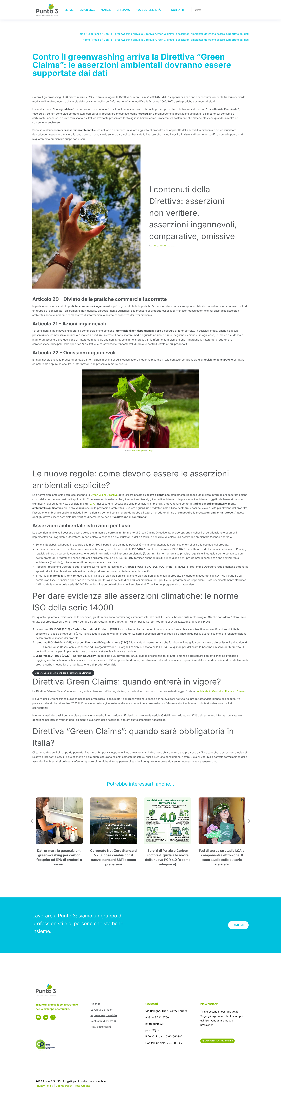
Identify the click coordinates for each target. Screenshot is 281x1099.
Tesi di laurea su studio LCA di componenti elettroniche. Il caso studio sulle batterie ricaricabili (222, 857)
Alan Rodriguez (138, 450)
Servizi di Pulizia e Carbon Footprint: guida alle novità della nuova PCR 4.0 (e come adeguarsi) (167, 857)
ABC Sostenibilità (101, 1026)
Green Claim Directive (104, 494)
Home (81, 33)
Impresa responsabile (104, 1015)
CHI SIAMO (123, 9)
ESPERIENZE (87, 9)
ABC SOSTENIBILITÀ (148, 9)
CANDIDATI (238, 925)
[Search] (215, 9)
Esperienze (94, 33)
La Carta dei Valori (102, 1009)
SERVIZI (69, 9)
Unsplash (172, 246)
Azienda (95, 1003)
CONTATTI (177, 9)
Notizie (96, 39)
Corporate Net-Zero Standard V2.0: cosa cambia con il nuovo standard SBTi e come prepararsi (113, 857)
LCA (92, 503)
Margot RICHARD (160, 246)
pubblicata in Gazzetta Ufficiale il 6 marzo (221, 691)
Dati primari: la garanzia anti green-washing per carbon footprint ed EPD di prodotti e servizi (59, 857)
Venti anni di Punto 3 (103, 1021)
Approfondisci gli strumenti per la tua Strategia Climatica (63, 673)
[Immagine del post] (59, 820)
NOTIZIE (106, 9)
